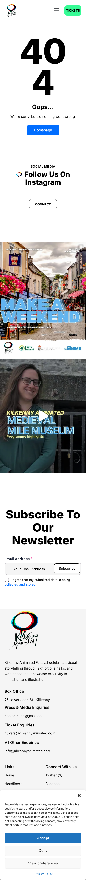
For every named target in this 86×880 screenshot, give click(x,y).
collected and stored (20, 584)
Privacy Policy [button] (43, 873)
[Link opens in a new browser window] (43, 299)
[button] (79, 795)
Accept (43, 838)
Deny (43, 850)
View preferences (43, 863)
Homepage (43, 130)
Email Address (19, 559)
